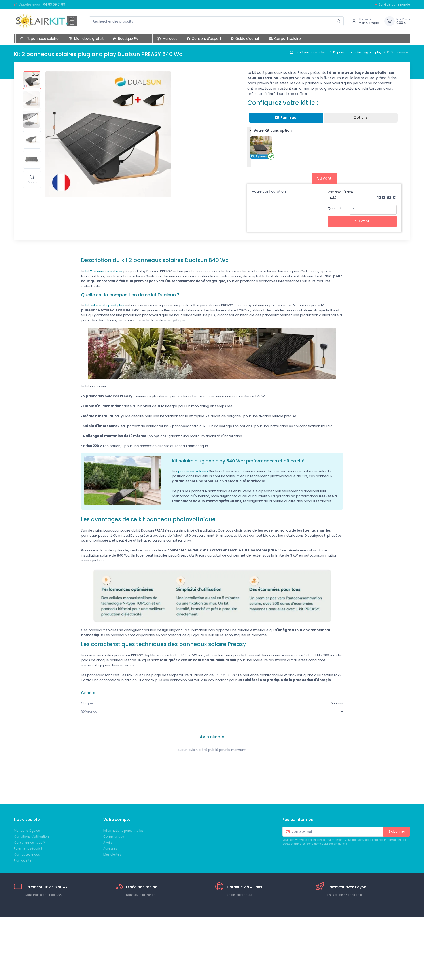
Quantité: (335, 208)
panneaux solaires (193, 471)
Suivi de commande (394, 4)
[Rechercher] (339, 21)
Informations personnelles (123, 830)
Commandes (113, 836)
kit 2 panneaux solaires (104, 271)
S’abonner (396, 831)
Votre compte (117, 819)
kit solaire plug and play (104, 305)
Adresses (110, 848)
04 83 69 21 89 (54, 4)
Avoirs (107, 842)
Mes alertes (112, 854)
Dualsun (337, 703)
